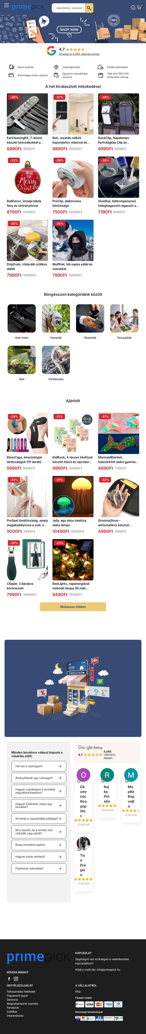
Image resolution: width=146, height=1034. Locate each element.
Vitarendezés (15, 1015)
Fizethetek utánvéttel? (29, 868)
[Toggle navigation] (6, 5)
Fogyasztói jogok (17, 995)
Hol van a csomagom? (29, 766)
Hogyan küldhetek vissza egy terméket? (33, 805)
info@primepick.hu (108, 969)
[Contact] (133, 7)
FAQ (78, 991)
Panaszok (13, 1007)
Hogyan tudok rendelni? (30, 856)
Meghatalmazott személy (22, 1003)
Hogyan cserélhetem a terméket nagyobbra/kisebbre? (35, 791)
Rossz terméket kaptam (30, 844)
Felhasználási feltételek (21, 991)
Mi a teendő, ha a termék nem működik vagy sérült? (34, 831)
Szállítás (12, 1011)
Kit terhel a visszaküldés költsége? (36, 818)
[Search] (89, 8)
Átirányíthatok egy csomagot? (34, 778)
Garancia (12, 999)
